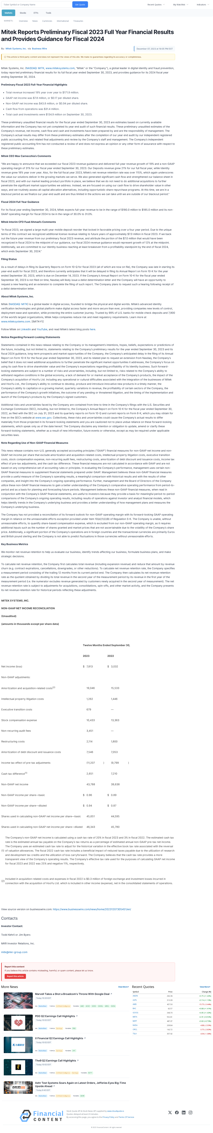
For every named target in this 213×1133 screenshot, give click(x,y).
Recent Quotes (155, 4)
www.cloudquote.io (115, 1111)
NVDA (113, 1006)
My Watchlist (179, 4)
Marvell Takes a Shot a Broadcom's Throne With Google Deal (73, 993)
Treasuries (78, 21)
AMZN (135, 996)
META (135, 1017)
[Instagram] (190, 1116)
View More (123, 986)
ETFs (36, 12)
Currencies (47, 21)
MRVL (107, 1006)
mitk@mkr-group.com (14, 952)
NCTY (90, 1073)
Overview (23, 21)
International (63, 21)
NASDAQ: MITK (35, 68)
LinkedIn (26, 329)
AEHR (82, 1096)
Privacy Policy (108, 1117)
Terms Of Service (126, 1117)
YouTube (42, 329)
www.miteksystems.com (60, 68)
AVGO (88, 1006)
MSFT (135, 1021)
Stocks (23, 12)
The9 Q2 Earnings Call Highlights (57, 1060)
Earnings (59, 1028)
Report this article (15, 976)
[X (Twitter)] (170, 1116)
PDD (74, 1028)
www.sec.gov (43, 417)
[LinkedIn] (184, 1116)
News (35, 21)
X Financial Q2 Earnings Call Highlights (60, 1038)
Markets (8, 12)
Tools (48, 12)
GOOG (94, 1006)
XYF (74, 1050)
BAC (134, 1008)
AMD (82, 1006)
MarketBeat (43, 1006)
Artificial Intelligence (63, 1006)
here (92, 329)
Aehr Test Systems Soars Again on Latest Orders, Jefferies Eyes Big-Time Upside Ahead (80, 1084)
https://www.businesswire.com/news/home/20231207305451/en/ (92, 909)
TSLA (135, 1033)
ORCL (135, 1029)
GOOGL (100, 1006)
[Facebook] (177, 1116)
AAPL (135, 1000)
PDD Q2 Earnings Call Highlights (56, 1016)
